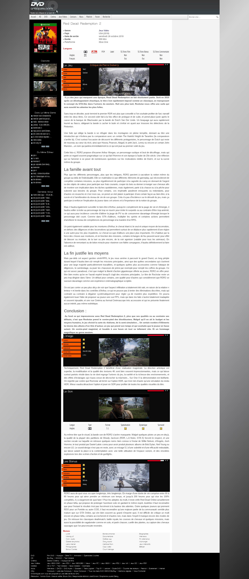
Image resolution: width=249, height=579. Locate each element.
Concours (73, 16)
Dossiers (78, 568)
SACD (59, 568)
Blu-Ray (50, 558)
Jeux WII (125, 563)
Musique (59, 555)
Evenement (153, 568)
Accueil (33, 16)
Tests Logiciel (89, 568)
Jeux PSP (143, 563)
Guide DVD (116, 568)
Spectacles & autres (91, 555)
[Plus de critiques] (45, 146)
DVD (46, 16)
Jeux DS (134, 563)
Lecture (107, 568)
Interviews (50, 568)
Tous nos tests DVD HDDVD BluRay (102, 571)
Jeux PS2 (115, 563)
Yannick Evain (45, 576)
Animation (77, 555)
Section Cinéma (53, 561)
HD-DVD (58, 558)
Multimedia (86, 566)
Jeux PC (95, 563)
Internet (162, 568)
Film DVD (50, 555)
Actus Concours (80, 571)
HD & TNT (51, 566)
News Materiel (74, 566)
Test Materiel (69, 558)
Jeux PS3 (65, 563)
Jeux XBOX (105, 563)
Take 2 (84, 69)
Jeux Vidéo (104, 30)
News (81, 16)
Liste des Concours (64, 571)
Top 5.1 (99, 568)
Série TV (68, 555)
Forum (97, 16)
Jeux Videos (63, 16)
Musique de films (67, 561)
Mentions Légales (124, 571)
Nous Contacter (139, 571)
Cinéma (53, 16)
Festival (144, 568)
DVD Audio (68, 568)
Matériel (89, 16)
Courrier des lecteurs (131, 568)
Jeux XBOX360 (77, 563)
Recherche (106, 16)
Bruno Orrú (67, 576)
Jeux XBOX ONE (53, 563)
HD (40, 16)
